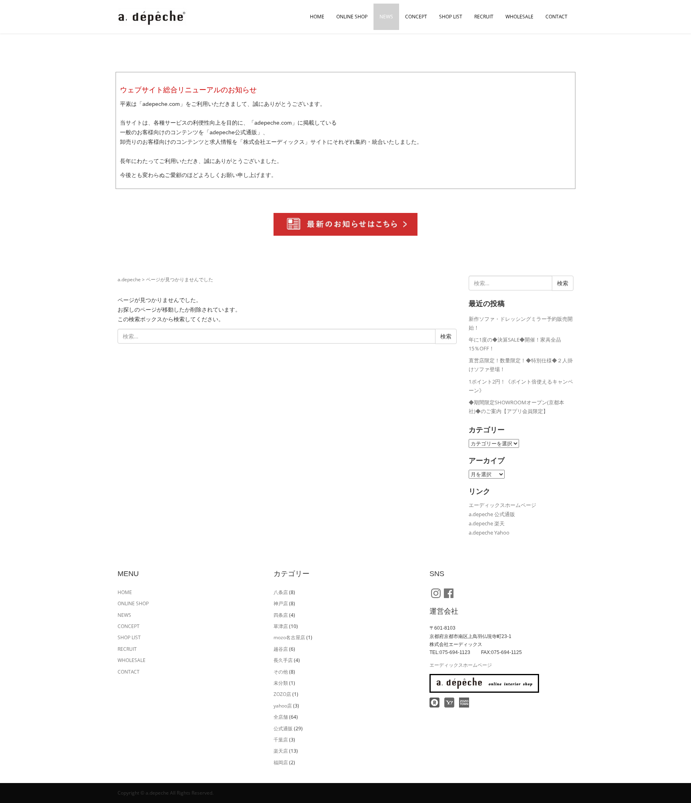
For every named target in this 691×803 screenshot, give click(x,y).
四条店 (281, 615)
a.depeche (129, 279)
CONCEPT (416, 16)
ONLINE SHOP (351, 16)
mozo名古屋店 (289, 637)
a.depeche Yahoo (489, 532)
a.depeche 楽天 (487, 523)
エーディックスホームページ (502, 505)
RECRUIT (483, 16)
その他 (281, 671)
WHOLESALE (519, 16)
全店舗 (281, 717)
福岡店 (281, 762)
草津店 (281, 626)
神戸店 (281, 603)
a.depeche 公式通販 (492, 514)
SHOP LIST (450, 16)
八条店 (281, 592)
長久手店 (283, 660)
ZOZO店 (282, 694)
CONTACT (556, 16)
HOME (317, 16)
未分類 (281, 683)
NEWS (386, 16)
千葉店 (281, 739)
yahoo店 (283, 705)
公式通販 (283, 728)
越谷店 (281, 649)
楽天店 (281, 750)
